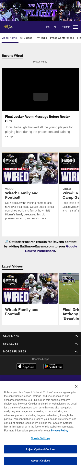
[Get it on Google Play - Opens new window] (53, 368)
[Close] (76, 386)
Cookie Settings (40, 438)
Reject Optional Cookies (40, 449)
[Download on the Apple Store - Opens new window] (26, 366)
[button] (40, 99)
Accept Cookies (40, 460)
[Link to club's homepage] (8, 25)
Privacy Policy (25, 430)
